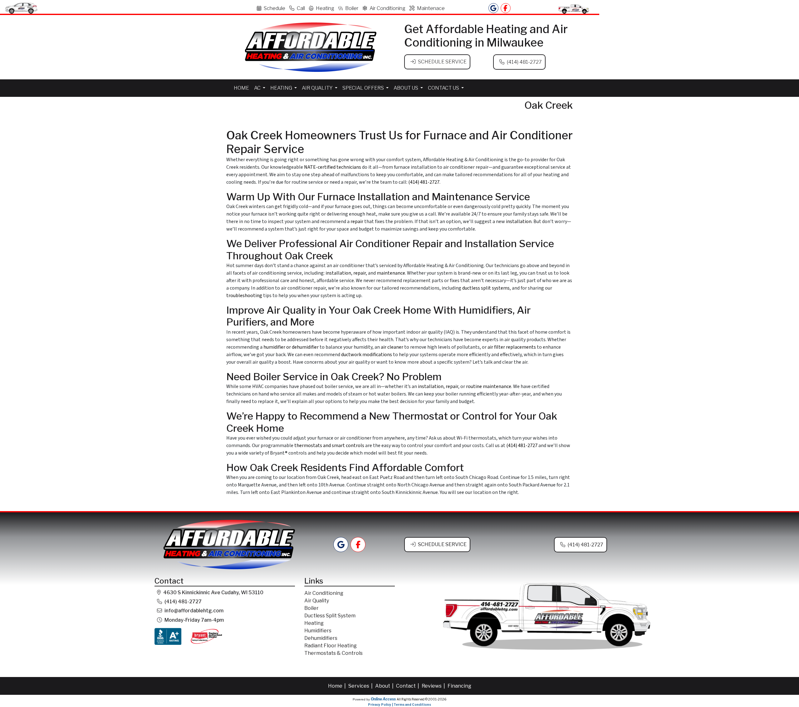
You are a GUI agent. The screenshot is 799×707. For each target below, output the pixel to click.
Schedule (274, 8)
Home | (337, 686)
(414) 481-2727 (524, 62)
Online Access (383, 699)
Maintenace (431, 8)
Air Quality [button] (318, 88)
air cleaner (392, 347)
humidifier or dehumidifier (291, 347)
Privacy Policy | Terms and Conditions (399, 704)
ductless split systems (486, 288)
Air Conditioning (387, 8)
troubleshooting (244, 295)
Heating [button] (281, 88)
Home (241, 88)
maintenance (391, 273)
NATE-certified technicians (332, 167)
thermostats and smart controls (329, 445)
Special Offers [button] (363, 88)
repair (356, 221)
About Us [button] (406, 88)
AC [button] (258, 88)
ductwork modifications (366, 354)
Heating (325, 8)
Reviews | (434, 686)
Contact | (408, 686)
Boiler (352, 8)
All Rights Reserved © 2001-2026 (421, 699)
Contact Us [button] (444, 88)
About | (385, 686)
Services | (361, 686)
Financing (459, 686)
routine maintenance (488, 386)
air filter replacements (512, 347)
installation (519, 221)
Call (301, 8)
